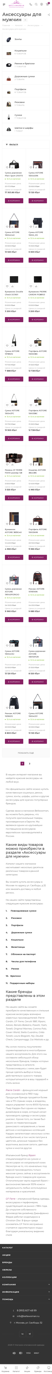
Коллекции (9, 1277)
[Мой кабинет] (41, 4)
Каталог (7, 1247)
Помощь (7, 1299)
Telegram (30, 1334)
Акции (6, 1255)
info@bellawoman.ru (28, 1316)
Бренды (7, 1262)
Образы (7, 1270)
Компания (9, 1284)
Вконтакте (22, 1334)
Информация (10, 1292)
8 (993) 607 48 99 (27, 1310)
